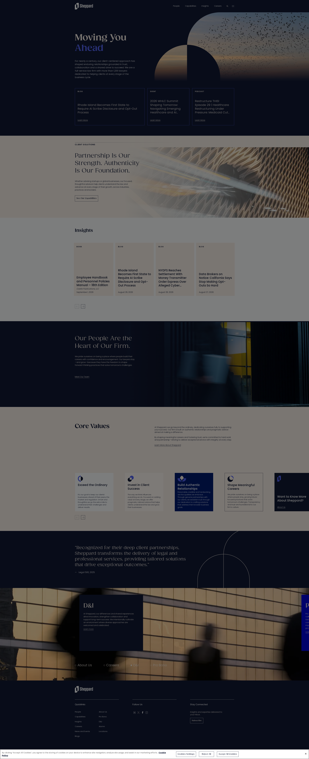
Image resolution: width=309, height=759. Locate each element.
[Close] (305, 753)
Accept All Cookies (227, 754)
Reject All (206, 754)
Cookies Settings (186, 754)
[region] (154, 754)
